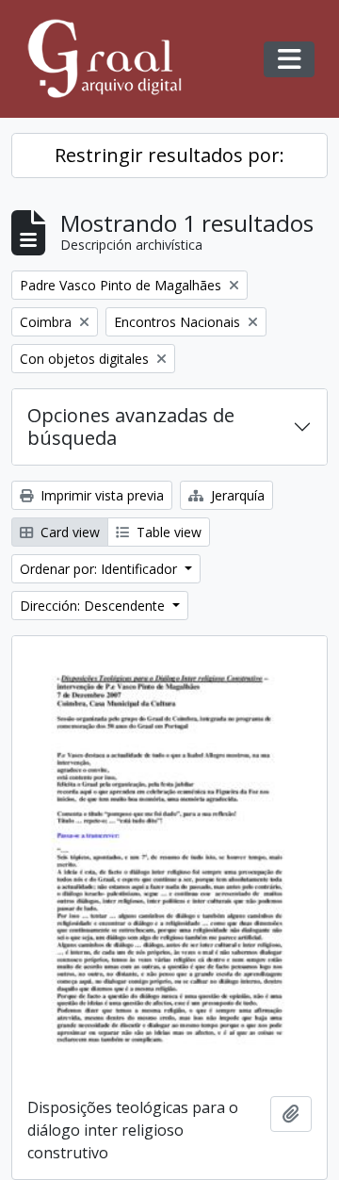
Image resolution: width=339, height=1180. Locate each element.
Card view (68, 532)
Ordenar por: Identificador (100, 569)
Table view (167, 532)
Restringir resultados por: (169, 155)
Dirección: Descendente (94, 606)
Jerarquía (236, 495)
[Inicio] (113, 59)
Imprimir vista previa (100, 495)
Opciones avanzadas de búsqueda (130, 426)
